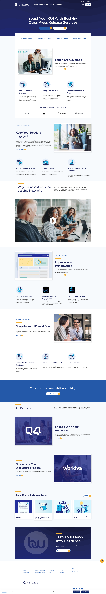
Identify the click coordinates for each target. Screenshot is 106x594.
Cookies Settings (77, 591)
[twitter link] (71, 589)
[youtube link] (76, 588)
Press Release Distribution (26, 38)
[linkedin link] (74, 589)
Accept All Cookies (85, 591)
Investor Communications (80, 38)
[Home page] (22, 4)
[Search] (81, 1)
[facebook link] (79, 589)
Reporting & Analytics (63, 38)
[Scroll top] (102, 561)
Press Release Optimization (45, 38)
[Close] (103, 591)
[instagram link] (82, 589)
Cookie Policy (4, 592)
